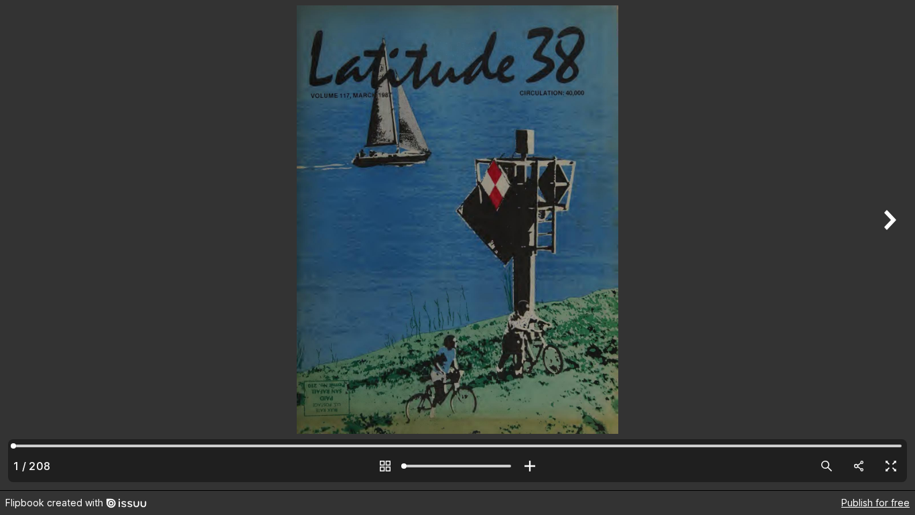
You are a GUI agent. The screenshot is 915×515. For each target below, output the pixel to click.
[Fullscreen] (890, 466)
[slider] (457, 466)
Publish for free (875, 502)
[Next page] (888, 245)
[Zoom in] (529, 466)
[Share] (858, 466)
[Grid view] (385, 466)
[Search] (826, 466)
